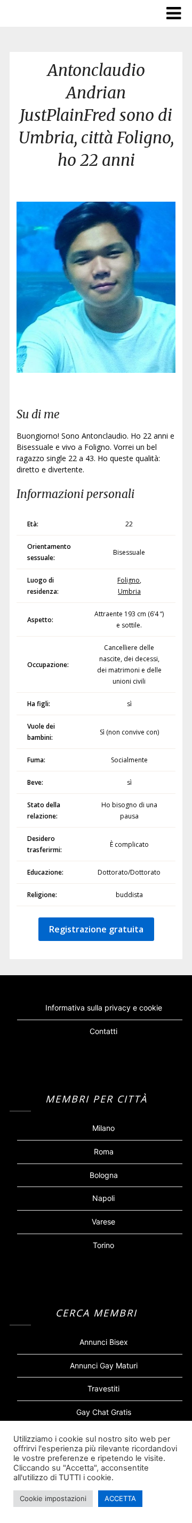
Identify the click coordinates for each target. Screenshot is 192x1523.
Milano (103, 1127)
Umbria (129, 591)
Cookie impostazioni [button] (53, 1498)
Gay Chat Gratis (103, 1412)
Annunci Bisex (103, 1341)
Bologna (104, 1175)
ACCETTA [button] (120, 1498)
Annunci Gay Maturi (104, 1365)
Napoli (103, 1198)
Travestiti (103, 1388)
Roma (104, 1151)
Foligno (128, 580)
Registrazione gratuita (96, 929)
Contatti (103, 1031)
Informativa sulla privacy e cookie (103, 1007)
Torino (103, 1245)
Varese (103, 1221)
